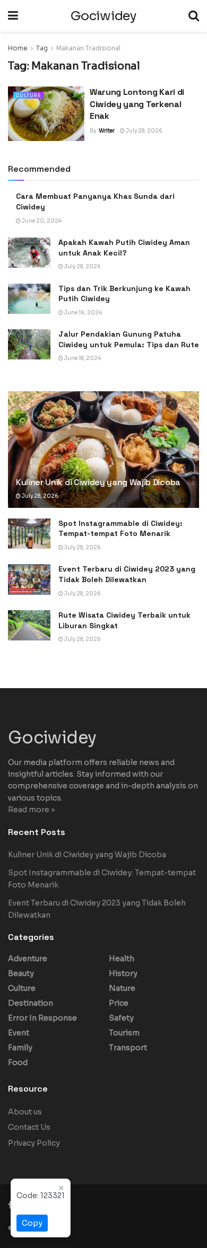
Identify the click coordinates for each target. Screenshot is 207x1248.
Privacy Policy (34, 1143)
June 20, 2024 (41, 220)
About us (25, 1112)
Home (18, 48)
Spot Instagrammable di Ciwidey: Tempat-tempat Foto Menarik (120, 528)
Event (18, 1033)
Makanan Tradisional (88, 48)
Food (18, 1062)
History (123, 973)
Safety (121, 1018)
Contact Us (29, 1127)
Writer (107, 130)
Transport (128, 1047)
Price (118, 1003)
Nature (122, 988)
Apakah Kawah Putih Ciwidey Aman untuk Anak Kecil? (124, 248)
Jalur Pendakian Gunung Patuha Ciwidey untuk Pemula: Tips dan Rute (128, 339)
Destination (30, 1003)
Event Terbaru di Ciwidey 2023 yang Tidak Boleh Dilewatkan (126, 574)
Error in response (42, 1018)
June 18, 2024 (82, 358)
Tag (42, 48)
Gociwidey (103, 16)
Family (20, 1047)
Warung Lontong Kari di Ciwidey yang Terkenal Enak (137, 103)
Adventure (27, 958)
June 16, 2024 (82, 312)
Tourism (124, 1033)
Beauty (21, 973)
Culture (28, 95)
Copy (32, 1223)
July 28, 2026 (143, 130)
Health (121, 958)
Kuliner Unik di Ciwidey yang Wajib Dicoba (98, 482)
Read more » (31, 809)
